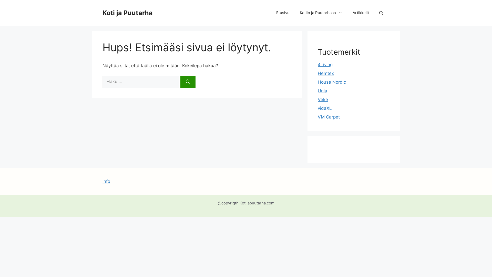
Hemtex (326, 73)
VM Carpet (329, 117)
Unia (322, 90)
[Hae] (188, 82)
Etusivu (283, 12)
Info (106, 181)
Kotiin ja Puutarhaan (318, 12)
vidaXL (325, 108)
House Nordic (332, 82)
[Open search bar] (381, 13)
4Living (325, 64)
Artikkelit (361, 12)
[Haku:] (141, 81)
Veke (323, 99)
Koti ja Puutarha (127, 13)
